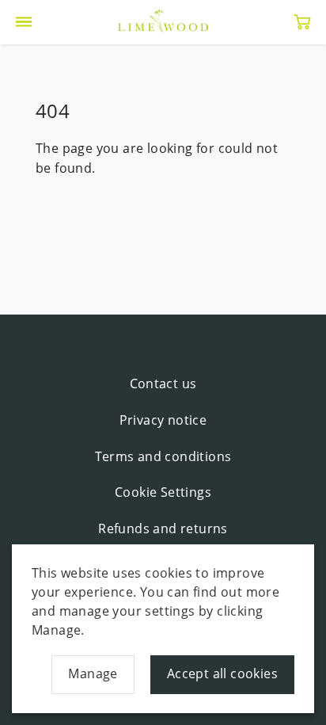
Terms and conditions (163, 456)
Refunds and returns (163, 528)
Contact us (163, 383)
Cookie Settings (163, 492)
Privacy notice (163, 420)
